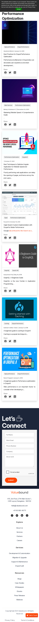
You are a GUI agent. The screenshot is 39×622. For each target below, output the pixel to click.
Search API (15, 270)
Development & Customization (19, 553)
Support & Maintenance (19, 562)
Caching (6, 323)
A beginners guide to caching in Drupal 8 (17, 331)
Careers (19, 540)
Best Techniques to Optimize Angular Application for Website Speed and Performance (16, 166)
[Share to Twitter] (10, 72)
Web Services (8, 105)
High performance (9, 47)
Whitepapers (19, 587)
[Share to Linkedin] (15, 72)
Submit (11, 480)
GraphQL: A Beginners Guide (13, 278)
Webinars (19, 600)
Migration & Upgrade (19, 558)
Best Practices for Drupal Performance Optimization (17, 55)
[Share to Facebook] (6, 72)
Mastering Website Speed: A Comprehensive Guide (19, 113)
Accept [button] (18, 9)
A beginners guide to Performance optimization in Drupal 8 (19, 382)
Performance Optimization (22, 105)
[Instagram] (27, 515)
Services (19, 532)
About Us (19, 528)
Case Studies (19, 583)
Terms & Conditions (27, 620)
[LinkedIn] (22, 515)
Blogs (20, 579)
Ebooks (19, 591)
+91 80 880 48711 (19, 510)
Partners (19, 536)
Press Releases (19, 595)
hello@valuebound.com (19, 506)
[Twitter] (17, 515)
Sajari (5, 217)
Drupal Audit (19, 566)
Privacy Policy (10, 620)
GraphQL (6, 270)
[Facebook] (12, 515)
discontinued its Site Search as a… (21, 231)
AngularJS (25, 157)
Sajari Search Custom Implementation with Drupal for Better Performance (18, 226)
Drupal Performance (23, 47)
